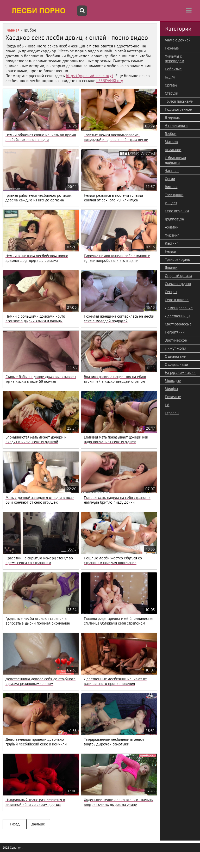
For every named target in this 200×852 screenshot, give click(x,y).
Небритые (173, 69)
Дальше (38, 824)
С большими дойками (175, 160)
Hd (167, 405)
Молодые (173, 380)
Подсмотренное (178, 109)
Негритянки (175, 332)
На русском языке (180, 372)
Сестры (171, 291)
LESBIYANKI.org (109, 80)
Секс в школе (177, 300)
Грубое (170, 133)
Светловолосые (178, 324)
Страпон (172, 413)
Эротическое (176, 340)
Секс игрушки (177, 211)
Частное (172, 170)
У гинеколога (176, 125)
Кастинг (171, 243)
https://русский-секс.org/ (89, 75)
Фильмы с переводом (174, 58)
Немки (170, 251)
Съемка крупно (178, 283)
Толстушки (174, 195)
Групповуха (174, 219)
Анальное (173, 149)
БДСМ (170, 77)
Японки (171, 267)
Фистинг (172, 235)
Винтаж (171, 186)
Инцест (171, 203)
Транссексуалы (178, 259)
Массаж (171, 141)
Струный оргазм (178, 275)
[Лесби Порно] (39, 10)
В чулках (172, 117)
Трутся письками (179, 101)
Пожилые (173, 396)
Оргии (170, 178)
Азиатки (171, 227)
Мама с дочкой (178, 40)
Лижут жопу (175, 348)
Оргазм (171, 85)
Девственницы (177, 316)
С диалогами (175, 356)
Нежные (172, 48)
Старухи (171, 93)
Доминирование (179, 308)
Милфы (171, 388)
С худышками (176, 364)
